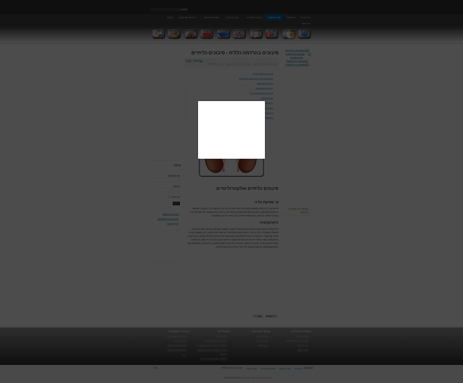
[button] (265, 101)
